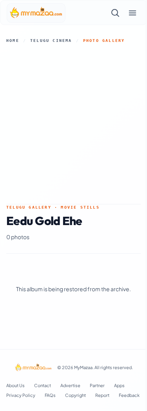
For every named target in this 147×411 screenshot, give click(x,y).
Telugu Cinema (51, 40)
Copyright (75, 395)
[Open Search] (115, 13)
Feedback (129, 395)
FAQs (50, 395)
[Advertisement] (73, 123)
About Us (15, 385)
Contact (42, 385)
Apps (119, 385)
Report (102, 395)
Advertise (70, 385)
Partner (97, 385)
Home (12, 40)
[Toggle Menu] (132, 13)
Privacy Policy (20, 395)
